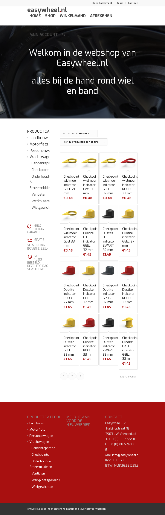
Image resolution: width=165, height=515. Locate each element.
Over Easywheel (102, 3)
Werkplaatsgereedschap (49, 480)
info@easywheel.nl (125, 455)
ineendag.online (56, 509)
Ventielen (39, 194)
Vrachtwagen (40, 156)
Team (119, 3)
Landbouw (38, 137)
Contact (133, 3)
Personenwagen (43, 150)
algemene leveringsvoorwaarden (86, 509)
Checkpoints (41, 170)
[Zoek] (63, 34)
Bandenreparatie (44, 163)
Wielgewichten (43, 207)
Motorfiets (38, 144)
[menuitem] (102, 3)
